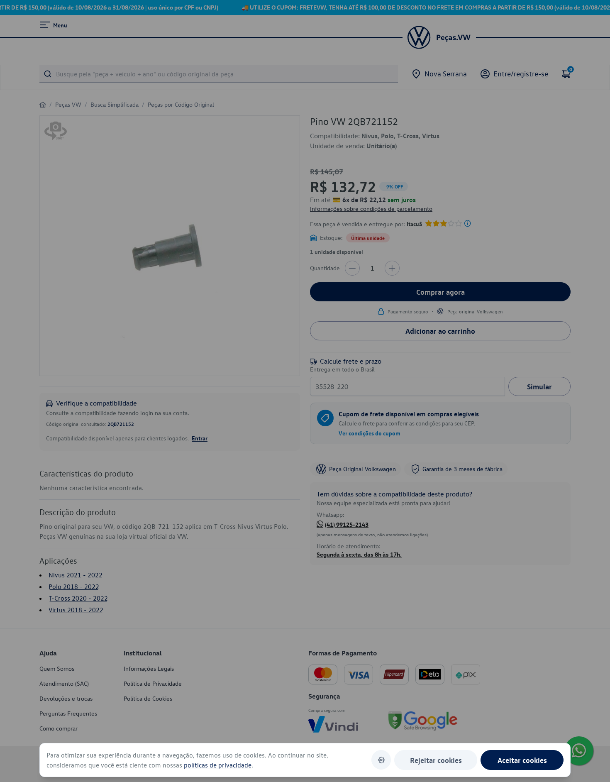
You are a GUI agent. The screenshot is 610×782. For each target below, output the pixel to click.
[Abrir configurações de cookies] (381, 760)
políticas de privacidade (217, 765)
